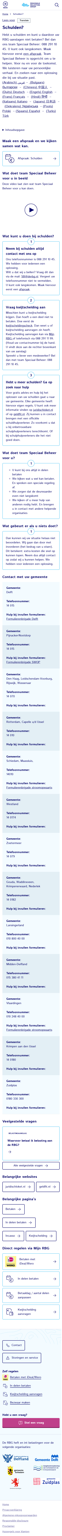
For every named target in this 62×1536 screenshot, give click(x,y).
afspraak (35, 292)
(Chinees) (30, 87)
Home (5, 14)
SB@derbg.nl (29, 275)
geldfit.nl (40, 417)
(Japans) (39, 101)
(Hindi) (36, 97)
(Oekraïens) (13, 106)
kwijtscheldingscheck (19, 329)
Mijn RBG (16, 342)
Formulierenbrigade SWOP (23, 675)
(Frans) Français (13, 97)
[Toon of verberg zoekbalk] (57, 5)
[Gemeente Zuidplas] (44, 1506)
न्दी (45, 97)
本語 (52, 101)
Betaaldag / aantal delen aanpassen (29, 1321)
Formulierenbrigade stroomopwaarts (29, 800)
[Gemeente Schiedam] (15, 1496)
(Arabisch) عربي (13, 82)
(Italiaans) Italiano (14, 101)
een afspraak (32, 54)
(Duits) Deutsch (13, 92)
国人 (44, 87)
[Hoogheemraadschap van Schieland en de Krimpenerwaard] (44, 1493)
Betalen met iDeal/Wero (27, 1287)
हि (43, 97)
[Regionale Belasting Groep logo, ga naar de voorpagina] (31, 5)
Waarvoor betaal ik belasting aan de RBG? (26, 1155)
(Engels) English (41, 92)
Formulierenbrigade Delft (22, 631)
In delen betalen (28, 1304)
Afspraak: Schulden (30, 158)
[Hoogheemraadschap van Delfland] (15, 1484)
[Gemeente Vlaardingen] (15, 1508)
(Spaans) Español (28, 111)
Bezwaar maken (20, 1428)
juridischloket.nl (16, 417)
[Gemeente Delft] (44, 1483)
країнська (31, 106)
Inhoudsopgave (15, 130)
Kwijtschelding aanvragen (27, 1337)
